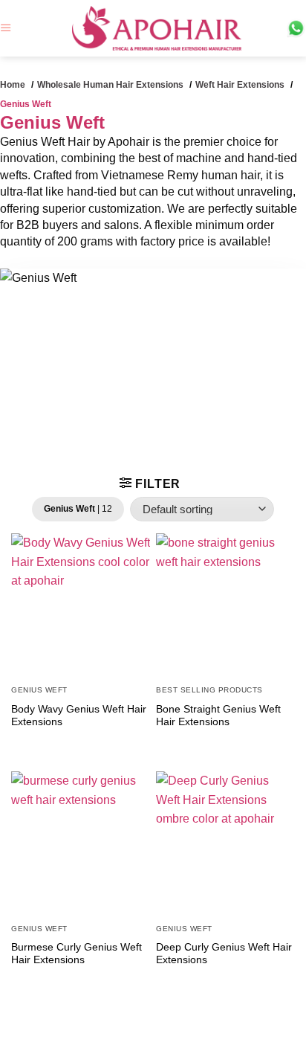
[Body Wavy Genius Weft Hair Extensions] (80, 602)
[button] (6, 27)
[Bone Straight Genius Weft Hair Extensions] (225, 602)
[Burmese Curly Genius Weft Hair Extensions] (80, 840)
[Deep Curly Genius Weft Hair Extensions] (225, 840)
